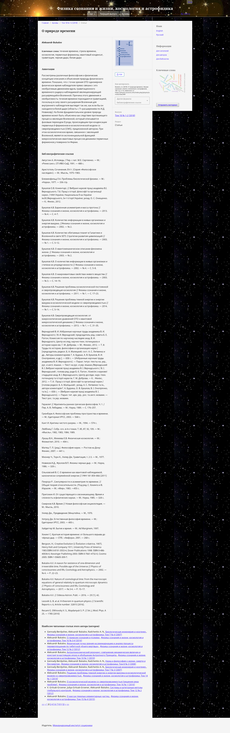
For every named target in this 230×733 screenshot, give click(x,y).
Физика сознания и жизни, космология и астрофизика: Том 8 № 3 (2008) (98, 664)
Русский (159, 35)
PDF (120, 74)
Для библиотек (162, 59)
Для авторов (161, 55)
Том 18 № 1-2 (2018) (70, 23)
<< (43, 704)
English (159, 30)
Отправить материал (167, 105)
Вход (190, 2)
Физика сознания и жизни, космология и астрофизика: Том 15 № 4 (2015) (93, 698)
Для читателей (162, 51)
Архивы (126, 13)
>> (68, 704)
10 (63, 704)
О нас (90, 13)
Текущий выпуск (108, 13)
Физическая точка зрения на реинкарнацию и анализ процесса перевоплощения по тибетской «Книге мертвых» (90, 645)
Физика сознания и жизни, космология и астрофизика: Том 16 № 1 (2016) (97, 684)
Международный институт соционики (72, 725)
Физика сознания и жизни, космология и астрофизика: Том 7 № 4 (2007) (84, 634)
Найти (186, 13)
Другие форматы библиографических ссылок (129, 101)
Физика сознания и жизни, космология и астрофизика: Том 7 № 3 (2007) (84, 669)
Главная (45, 23)
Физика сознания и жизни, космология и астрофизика (115, 8)
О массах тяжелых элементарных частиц (88, 696)
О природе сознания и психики (83, 637)
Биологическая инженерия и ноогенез (125, 631)
